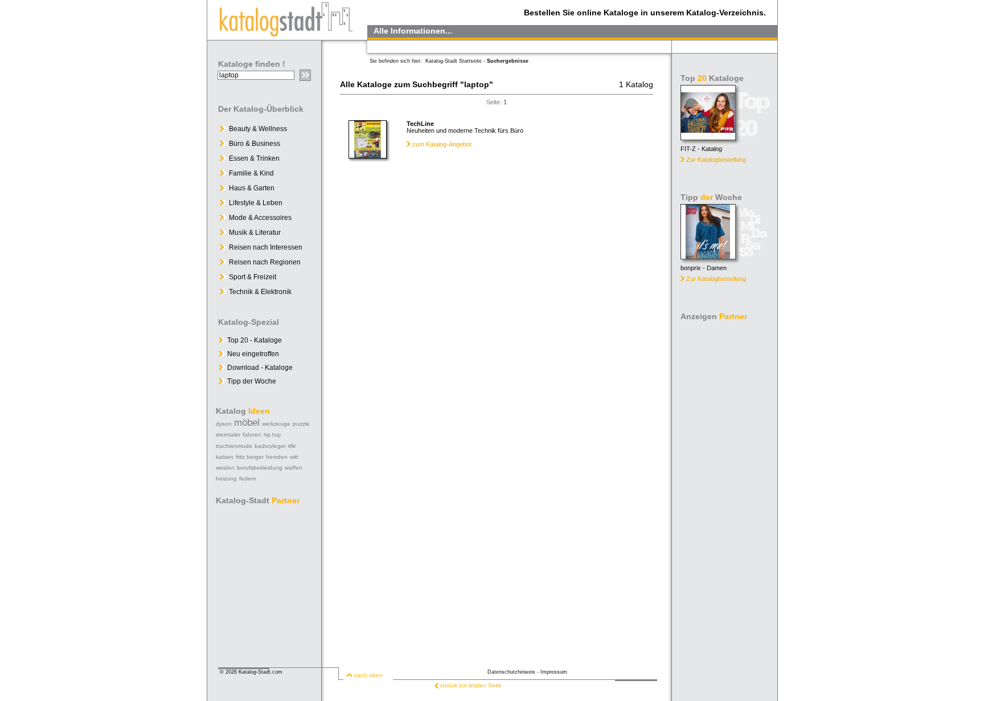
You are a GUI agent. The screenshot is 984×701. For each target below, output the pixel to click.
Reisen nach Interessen (265, 247)
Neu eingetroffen (252, 354)
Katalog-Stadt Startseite (453, 61)
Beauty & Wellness (258, 129)
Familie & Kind (251, 173)
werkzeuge (276, 424)
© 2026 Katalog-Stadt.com (251, 672)
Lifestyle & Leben (255, 203)
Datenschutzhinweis (511, 672)
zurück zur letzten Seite (471, 685)
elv (292, 445)
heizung (226, 478)
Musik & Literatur (255, 233)
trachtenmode (234, 446)
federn (247, 478)
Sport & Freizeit (252, 277)
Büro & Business (254, 144)
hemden (277, 457)
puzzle (301, 424)
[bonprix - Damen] (708, 256)
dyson (224, 424)
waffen (293, 467)
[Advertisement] (725, 496)
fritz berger (250, 457)
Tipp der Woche (251, 381)
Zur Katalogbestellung (716, 159)
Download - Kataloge (259, 368)
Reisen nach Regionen (265, 262)
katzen (224, 457)
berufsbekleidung (259, 467)
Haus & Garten (251, 188)
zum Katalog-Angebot (442, 144)
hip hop (272, 435)
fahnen (252, 434)
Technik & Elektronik (260, 292)
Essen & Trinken (254, 158)
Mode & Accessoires (260, 218)
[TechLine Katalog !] (367, 155)
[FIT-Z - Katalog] (708, 137)
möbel (247, 422)
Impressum (553, 672)
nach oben (368, 675)
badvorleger (270, 446)
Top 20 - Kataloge (254, 340)
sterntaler (228, 434)
